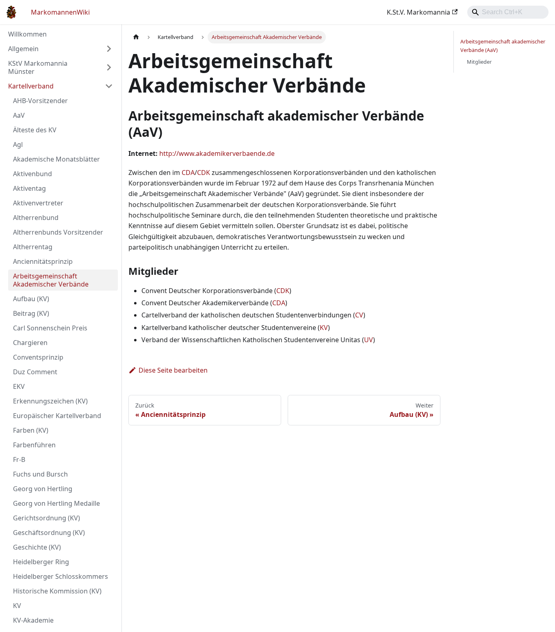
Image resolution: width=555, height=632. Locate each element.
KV (324, 327)
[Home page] (136, 37)
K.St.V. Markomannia (418, 12)
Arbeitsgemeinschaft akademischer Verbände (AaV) (502, 46)
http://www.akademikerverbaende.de (217, 153)
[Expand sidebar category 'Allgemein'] (109, 48)
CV (359, 315)
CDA (188, 172)
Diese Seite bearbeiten (173, 370)
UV (368, 339)
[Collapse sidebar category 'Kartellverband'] (109, 86)
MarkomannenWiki (60, 12)
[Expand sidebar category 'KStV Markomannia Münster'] (109, 67)
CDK (203, 172)
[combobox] (507, 12)
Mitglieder (479, 61)
